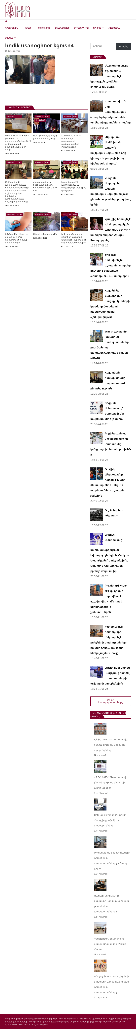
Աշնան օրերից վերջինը (45, 234)
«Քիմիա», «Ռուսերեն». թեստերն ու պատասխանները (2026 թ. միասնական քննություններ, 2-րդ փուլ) (18, 142)
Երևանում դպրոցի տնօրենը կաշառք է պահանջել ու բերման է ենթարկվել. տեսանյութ (73, 238)
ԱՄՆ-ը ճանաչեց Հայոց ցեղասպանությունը (45, 137)
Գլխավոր (11, 116)
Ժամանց (9, 38)
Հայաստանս (114, 28)
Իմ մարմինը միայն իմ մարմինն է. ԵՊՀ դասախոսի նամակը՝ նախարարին (16, 238)
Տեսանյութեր (62, 28)
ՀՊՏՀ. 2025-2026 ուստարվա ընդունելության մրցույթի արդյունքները (111, 782)
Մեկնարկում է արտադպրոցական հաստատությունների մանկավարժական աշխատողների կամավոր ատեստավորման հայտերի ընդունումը (17, 192)
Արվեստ (97, 28)
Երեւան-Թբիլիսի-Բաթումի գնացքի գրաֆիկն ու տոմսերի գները (110, 820)
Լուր (19, 116)
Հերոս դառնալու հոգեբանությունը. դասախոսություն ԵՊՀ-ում (45, 186)
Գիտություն (44, 28)
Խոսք (28, 28)
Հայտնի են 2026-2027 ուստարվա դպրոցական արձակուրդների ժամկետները (72, 141)
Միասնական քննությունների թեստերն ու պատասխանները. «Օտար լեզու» (112, 860)
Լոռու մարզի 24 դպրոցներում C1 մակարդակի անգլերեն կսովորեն (73, 186)
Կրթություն (11, 28)
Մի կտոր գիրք (81, 28)
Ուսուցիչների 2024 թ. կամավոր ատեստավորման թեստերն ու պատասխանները (111, 903)
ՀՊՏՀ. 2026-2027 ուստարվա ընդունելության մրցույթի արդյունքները (111, 744)
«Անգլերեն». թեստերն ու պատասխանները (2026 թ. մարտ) (110, 944)
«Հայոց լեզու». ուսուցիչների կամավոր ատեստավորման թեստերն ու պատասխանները (111, 984)
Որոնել (123, 46)
